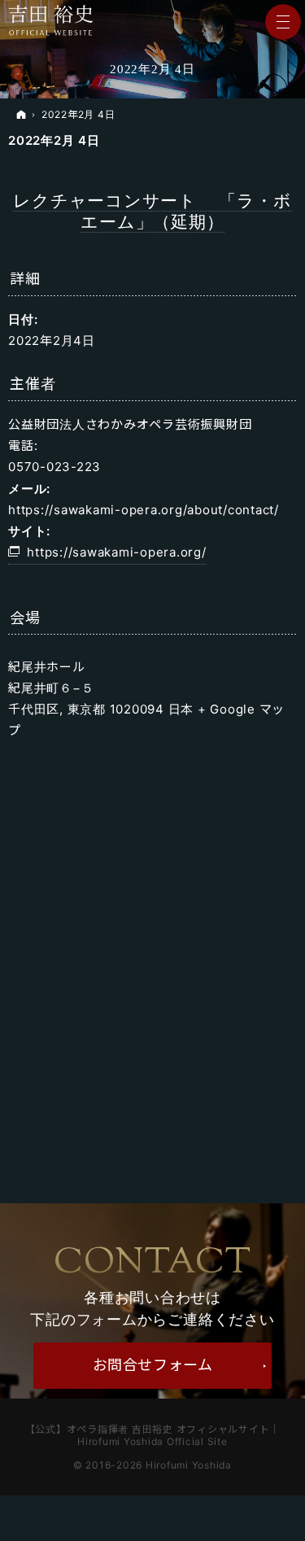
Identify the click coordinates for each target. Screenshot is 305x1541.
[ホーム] (21, 115)
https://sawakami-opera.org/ (116, 552)
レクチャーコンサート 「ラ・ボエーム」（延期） (152, 211)
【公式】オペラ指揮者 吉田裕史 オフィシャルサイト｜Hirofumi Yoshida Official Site (153, 1435)
